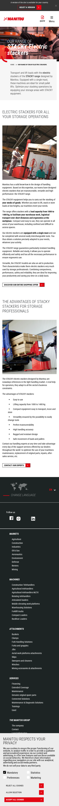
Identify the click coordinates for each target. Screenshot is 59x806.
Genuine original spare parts (24, 695)
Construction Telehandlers (23, 585)
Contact (15, 729)
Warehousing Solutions (22, 607)
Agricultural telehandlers (22, 588)
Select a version (27, 7)
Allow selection (14, 792)
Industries (16, 547)
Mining (15, 569)
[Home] (14, 19)
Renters (15, 565)
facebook (9, 518)
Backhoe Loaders (19, 619)
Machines (14, 579)
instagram (20, 518)
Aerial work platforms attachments (27, 653)
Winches (15, 664)
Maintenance (17, 691)
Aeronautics (17, 554)
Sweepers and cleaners (22, 660)
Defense (15, 562)
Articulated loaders (20, 600)
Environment (17, 558)
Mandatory (12, 772)
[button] (51, 18)
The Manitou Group (19, 720)
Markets (14, 533)
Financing (16, 683)
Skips (14, 657)
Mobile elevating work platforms (26, 603)
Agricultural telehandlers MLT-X (25, 592)
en (50, 489)
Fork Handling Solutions (22, 642)
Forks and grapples (20, 645)
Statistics (35, 772)
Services (14, 678)
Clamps (15, 638)
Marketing (36, 777)
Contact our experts (14, 465)
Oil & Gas (16, 550)
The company (18, 725)
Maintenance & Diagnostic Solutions (27, 702)
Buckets (15, 634)
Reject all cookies (14, 785)
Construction (17, 543)
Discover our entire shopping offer (21, 285)
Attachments (16, 629)
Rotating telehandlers (21, 596)
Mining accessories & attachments (27, 668)
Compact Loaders (19, 615)
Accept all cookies (15, 799)
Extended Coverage (20, 687)
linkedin (35, 518)
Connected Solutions (21, 699)
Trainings (16, 706)
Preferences (13, 777)
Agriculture (16, 539)
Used (14, 710)
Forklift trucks (17, 611)
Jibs (13, 649)
